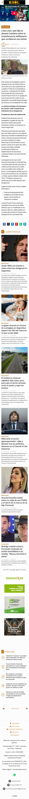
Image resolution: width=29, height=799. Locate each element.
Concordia (15, 723)
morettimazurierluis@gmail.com (16, 789)
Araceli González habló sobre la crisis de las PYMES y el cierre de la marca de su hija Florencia (14, 502)
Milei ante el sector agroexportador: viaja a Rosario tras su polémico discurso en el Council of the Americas (14, 444)
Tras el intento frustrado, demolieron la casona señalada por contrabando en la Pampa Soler (16, 666)
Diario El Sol (15, 708)
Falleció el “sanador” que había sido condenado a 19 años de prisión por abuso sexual (16, 657)
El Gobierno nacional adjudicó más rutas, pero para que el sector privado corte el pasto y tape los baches (13, 383)
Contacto (15, 732)
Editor (8, 44)
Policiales (15, 726)
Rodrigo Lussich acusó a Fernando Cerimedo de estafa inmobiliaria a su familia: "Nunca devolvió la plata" (13, 551)
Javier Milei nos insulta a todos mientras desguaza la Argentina (14, 268)
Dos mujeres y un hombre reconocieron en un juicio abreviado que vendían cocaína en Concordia (16, 676)
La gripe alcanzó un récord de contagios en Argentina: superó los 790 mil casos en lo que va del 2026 (14, 329)
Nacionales (5, 27)
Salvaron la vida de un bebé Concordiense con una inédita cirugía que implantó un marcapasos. (15, 694)
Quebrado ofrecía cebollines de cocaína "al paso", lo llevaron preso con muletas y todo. (16, 685)
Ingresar (15, 735)
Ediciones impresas (15, 729)
